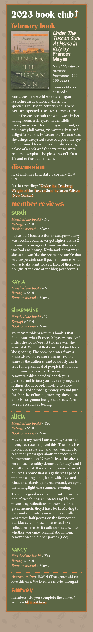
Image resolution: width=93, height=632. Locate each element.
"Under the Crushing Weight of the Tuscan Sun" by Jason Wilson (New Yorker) (45, 191)
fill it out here (35, 602)
